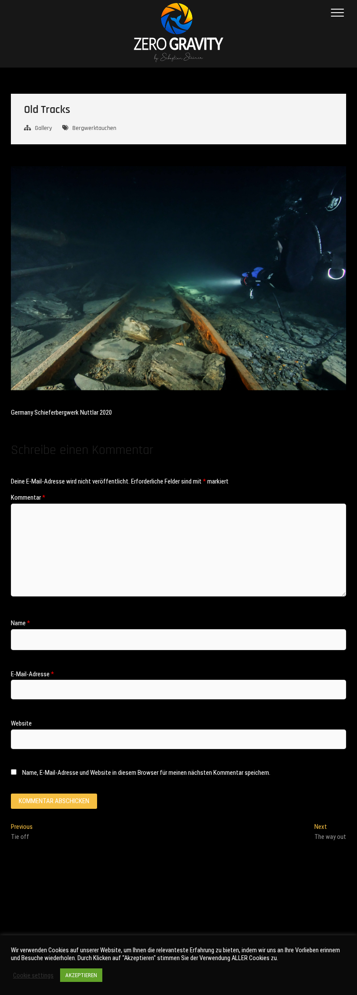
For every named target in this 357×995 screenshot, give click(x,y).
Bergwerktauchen (94, 128)
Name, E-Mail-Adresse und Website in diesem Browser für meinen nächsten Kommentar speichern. (146, 773)
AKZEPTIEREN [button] (81, 975)
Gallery (43, 128)
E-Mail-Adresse (32, 674)
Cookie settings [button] (33, 975)
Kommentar (28, 497)
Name (20, 623)
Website (21, 723)
